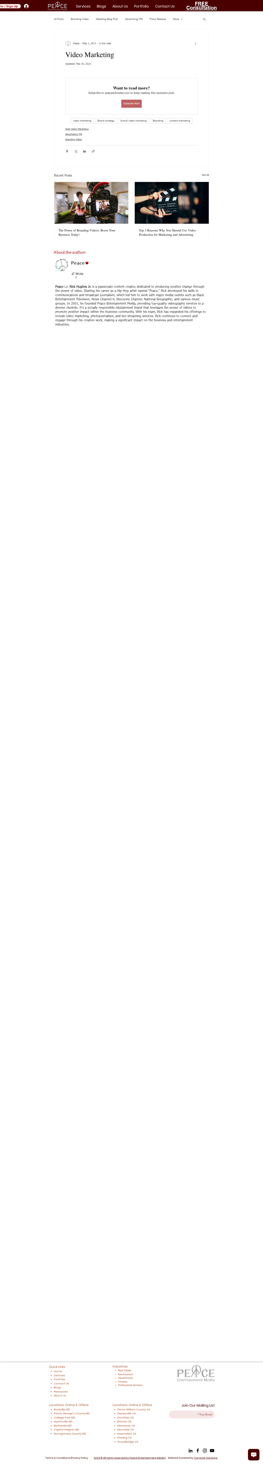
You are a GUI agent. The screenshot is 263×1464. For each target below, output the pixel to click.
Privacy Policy (79, 1458)
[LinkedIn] (190, 1450)
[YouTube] (212, 1450)
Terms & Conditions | (58, 1458)
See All (205, 175)
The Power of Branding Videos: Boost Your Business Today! (87, 232)
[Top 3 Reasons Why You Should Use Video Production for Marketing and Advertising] (172, 203)
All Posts (59, 19)
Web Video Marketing (77, 129)
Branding (158, 120)
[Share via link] (93, 151)
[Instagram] (205, 1450)
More (176, 19)
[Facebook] (197, 1450)
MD (88, 1413)
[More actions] (195, 43)
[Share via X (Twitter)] (75, 151)
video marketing (82, 120)
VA (148, 1409)
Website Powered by (193, 1458)
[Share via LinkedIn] (84, 151)
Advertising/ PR (134, 19)
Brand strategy (106, 120)
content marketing (179, 120)
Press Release (158, 19)
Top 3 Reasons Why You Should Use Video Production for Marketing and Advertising (167, 232)
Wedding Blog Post (107, 19)
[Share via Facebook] (67, 151)
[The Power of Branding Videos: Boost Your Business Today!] (91, 203)
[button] (141, 6)
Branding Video (80, 19)
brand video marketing (134, 120)
